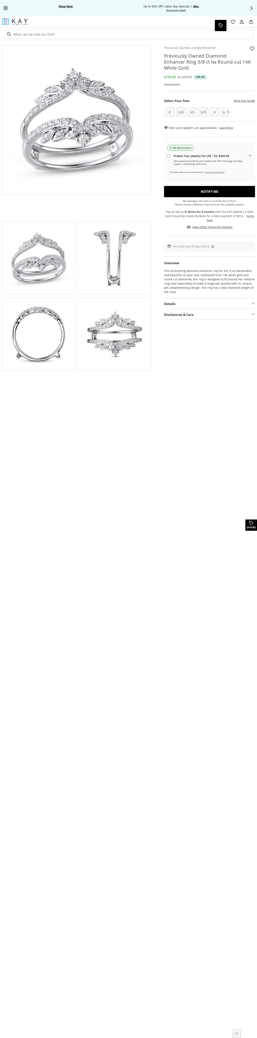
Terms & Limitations (214, 172)
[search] (8, 34)
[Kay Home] (20, 22)
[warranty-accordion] (250, 156)
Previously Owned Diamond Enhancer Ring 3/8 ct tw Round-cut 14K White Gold (207, 62)
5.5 (192, 112)
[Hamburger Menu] (5, 21)
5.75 (203, 112)
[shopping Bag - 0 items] (252, 23)
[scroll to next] (228, 112)
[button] (251, 8)
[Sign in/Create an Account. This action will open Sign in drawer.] (241, 21)
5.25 (181, 112)
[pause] (5, 8)
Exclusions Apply (172, 84)
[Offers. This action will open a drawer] (220, 25)
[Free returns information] (212, 246)
